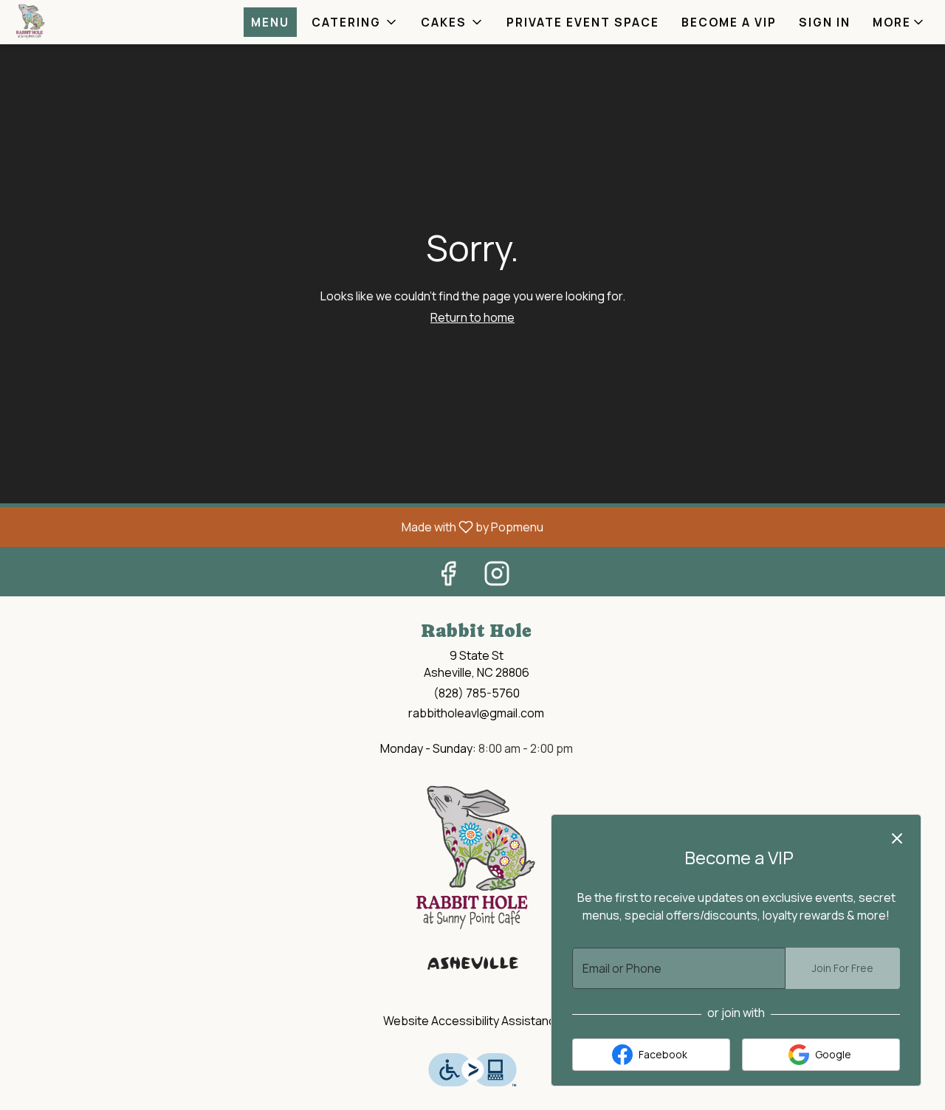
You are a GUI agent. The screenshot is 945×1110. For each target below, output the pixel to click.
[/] (472, 873)
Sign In (824, 22)
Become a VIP (729, 22)
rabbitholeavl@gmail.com (476, 713)
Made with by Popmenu (277, 526)
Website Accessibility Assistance (473, 1021)
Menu (270, 22)
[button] (355, 22)
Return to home (472, 317)
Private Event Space (582, 22)
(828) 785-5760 (476, 693)
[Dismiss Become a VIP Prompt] (897, 838)
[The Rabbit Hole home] (78, 22)
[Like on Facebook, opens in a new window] (448, 577)
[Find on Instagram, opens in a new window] (497, 577)
